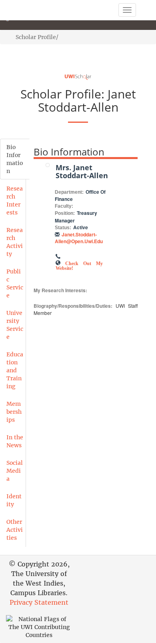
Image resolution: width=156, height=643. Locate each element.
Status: (63, 227)
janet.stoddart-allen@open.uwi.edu (79, 238)
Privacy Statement (39, 602)
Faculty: (64, 206)
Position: (65, 213)
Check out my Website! (79, 265)
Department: (69, 192)
